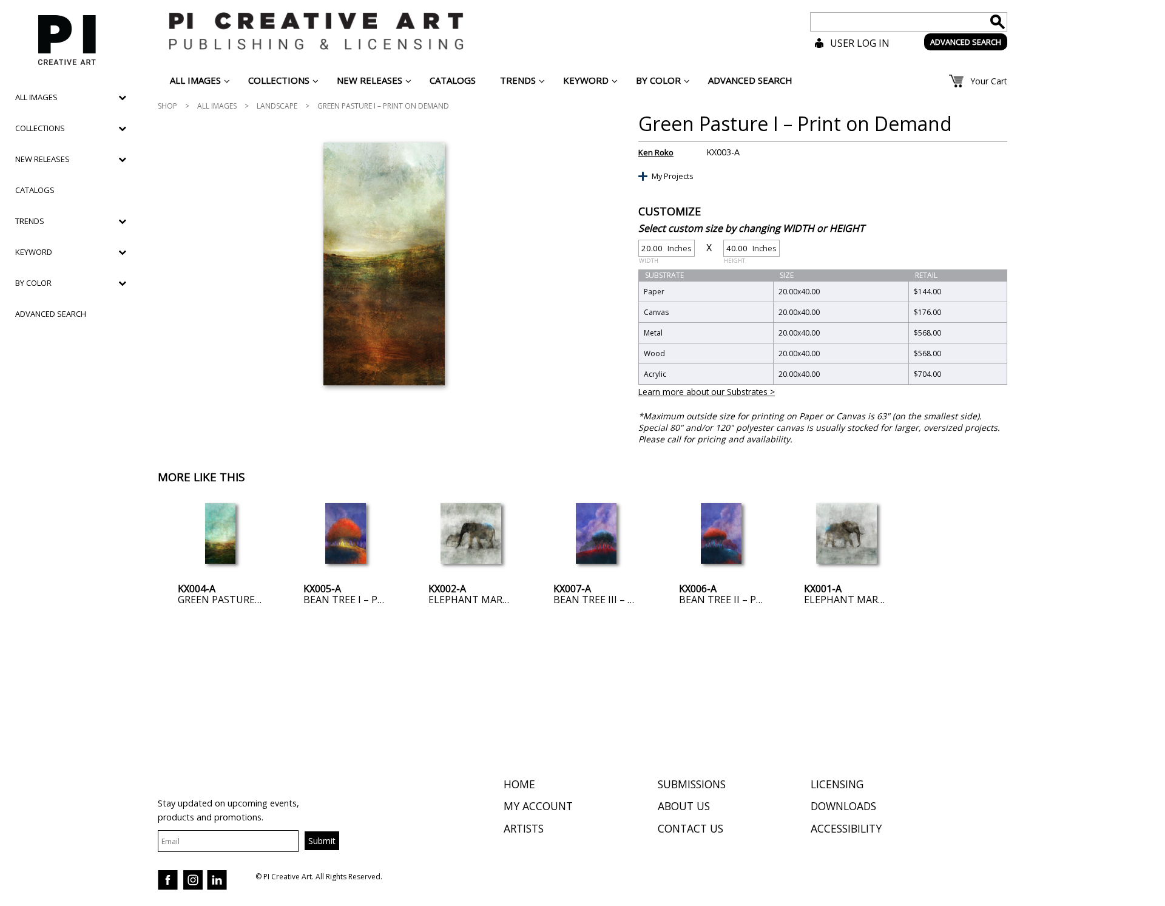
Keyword (33, 251)
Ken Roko (656, 152)
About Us (684, 806)
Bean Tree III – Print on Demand (636, 599)
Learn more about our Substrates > (706, 391)
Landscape (277, 106)
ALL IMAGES (36, 97)
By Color (33, 282)
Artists (524, 828)
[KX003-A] (384, 264)
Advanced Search (50, 313)
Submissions (692, 784)
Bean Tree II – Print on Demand (761, 599)
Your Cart (988, 81)
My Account (538, 806)
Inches (665, 250)
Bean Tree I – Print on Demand (383, 599)
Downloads (843, 806)
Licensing (837, 784)
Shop (167, 106)
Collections (40, 128)
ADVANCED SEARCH (965, 41)
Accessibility (846, 828)
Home (519, 784)
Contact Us (690, 828)
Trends (29, 220)
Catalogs (35, 189)
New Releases (42, 159)
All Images (217, 106)
